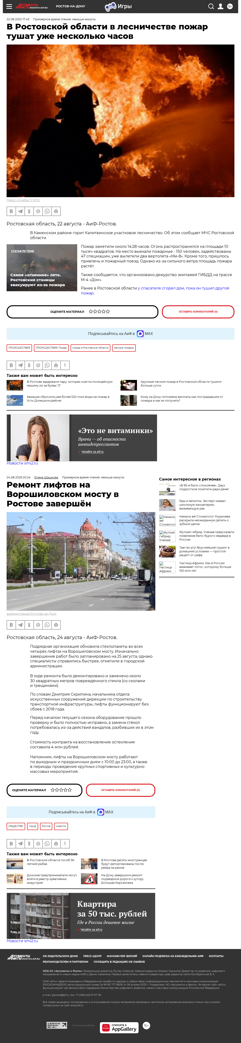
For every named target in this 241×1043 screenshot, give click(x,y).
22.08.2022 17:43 (18, 19)
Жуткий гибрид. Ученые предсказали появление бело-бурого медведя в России (206, 535)
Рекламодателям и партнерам (65, 961)
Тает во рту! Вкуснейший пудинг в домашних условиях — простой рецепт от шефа (204, 551)
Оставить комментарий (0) (198, 311)
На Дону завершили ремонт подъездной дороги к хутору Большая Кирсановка (122, 878)
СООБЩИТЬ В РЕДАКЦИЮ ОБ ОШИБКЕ (119, 961)
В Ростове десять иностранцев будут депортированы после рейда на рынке (124, 863)
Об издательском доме (60, 956)
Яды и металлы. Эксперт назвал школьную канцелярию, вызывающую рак (202, 504)
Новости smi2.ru (22, 463)
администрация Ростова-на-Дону (31, 613)
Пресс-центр (92, 956)
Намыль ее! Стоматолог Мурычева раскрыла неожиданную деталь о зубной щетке (204, 520)
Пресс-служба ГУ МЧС (23, 200)
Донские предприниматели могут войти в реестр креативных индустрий (52, 878)
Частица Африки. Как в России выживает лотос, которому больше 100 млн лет (205, 566)
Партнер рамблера (83, 1025)
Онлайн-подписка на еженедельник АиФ (173, 956)
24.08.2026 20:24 (19, 477)
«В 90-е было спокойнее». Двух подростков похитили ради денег (204, 487)
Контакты (216, 956)
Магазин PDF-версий (122, 956)
